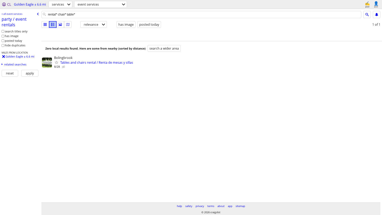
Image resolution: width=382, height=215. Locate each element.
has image (12, 36)
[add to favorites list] (56, 62)
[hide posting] (63, 66)
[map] (68, 24)
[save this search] (376, 14)
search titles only (16, 31)
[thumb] (53, 24)
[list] (45, 24)
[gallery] (60, 24)
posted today (13, 41)
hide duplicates (15, 45)
